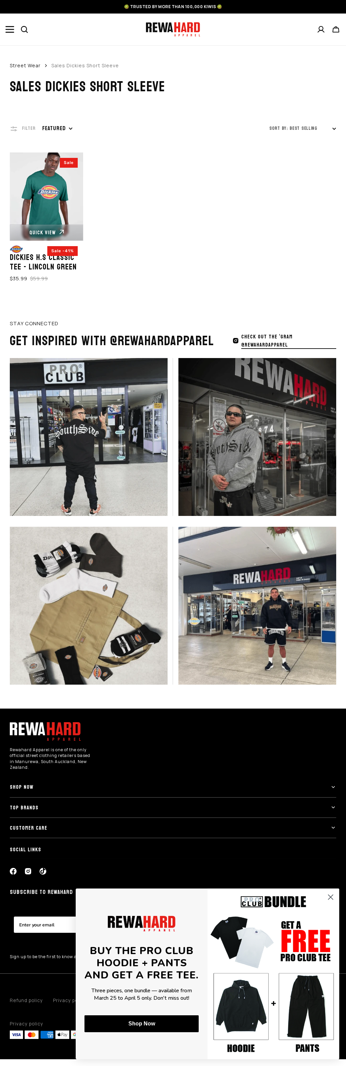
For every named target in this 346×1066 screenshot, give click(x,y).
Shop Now (141, 1023)
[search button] (24, 29)
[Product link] (46, 217)
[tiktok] (42, 871)
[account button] (321, 29)
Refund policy (26, 1000)
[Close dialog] (331, 897)
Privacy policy (26, 1024)
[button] (336, 29)
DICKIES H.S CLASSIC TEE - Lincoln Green (43, 263)
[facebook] (13, 871)
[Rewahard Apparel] (173, 29)
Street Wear (25, 65)
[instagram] (28, 871)
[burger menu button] (9, 29)
